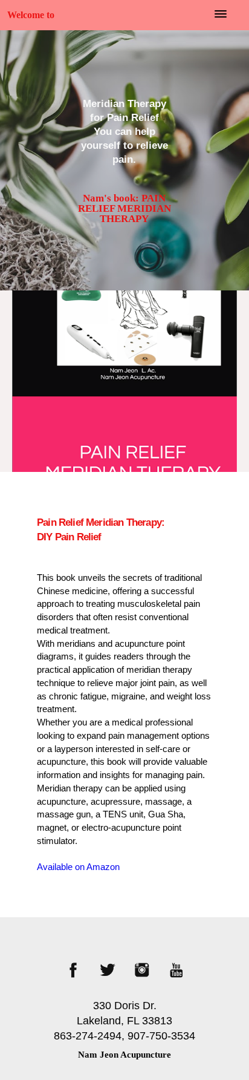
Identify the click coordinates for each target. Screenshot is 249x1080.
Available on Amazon (78, 867)
